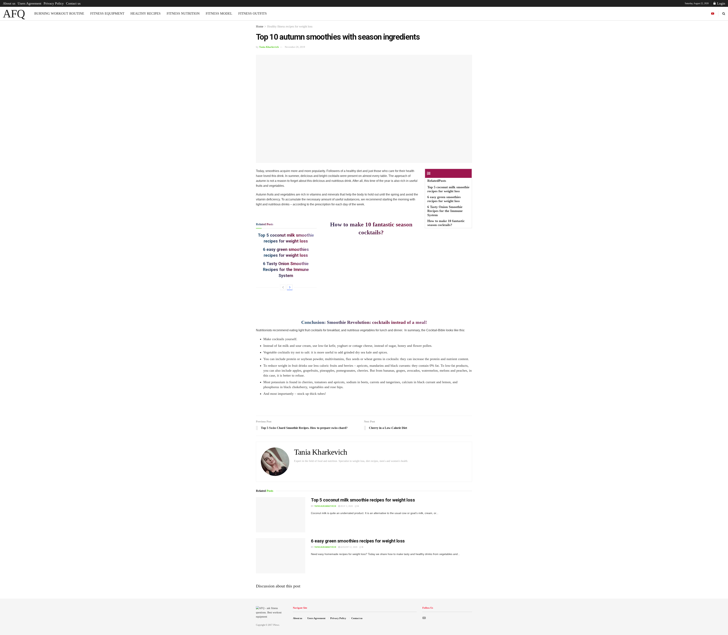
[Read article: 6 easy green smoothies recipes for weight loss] (280, 555)
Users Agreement (29, 3)
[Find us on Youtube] (712, 13)
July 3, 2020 (346, 506)
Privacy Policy (54, 3)
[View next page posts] (290, 287)
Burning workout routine (59, 13)
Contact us (73, 3)
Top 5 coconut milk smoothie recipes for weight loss (363, 500)
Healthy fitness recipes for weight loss (289, 26)
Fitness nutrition (183, 13)
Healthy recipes (145, 13)
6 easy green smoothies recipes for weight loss (358, 541)
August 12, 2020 (348, 547)
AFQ (14, 13)
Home (259, 26)
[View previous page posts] (283, 287)
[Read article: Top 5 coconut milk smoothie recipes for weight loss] (280, 514)
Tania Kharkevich (269, 47)
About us (9, 3)
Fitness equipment (107, 13)
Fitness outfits (252, 13)
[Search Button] (723, 13)
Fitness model (219, 13)
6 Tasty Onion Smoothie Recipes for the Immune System (286, 269)
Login (720, 3)
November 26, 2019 (295, 47)
